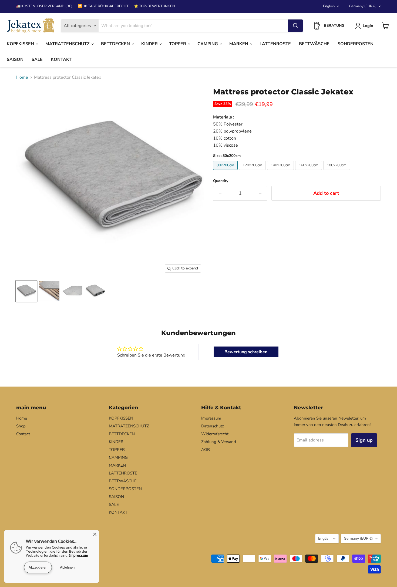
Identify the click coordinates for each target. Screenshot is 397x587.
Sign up (364, 440)
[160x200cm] (309, 171)
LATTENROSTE (275, 44)
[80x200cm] (226, 171)
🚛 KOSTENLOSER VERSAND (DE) (44, 6)
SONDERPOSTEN (356, 44)
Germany (362, 6)
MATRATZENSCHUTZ (68, 44)
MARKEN (239, 44)
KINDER (150, 44)
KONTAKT (61, 59)
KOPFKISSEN (21, 44)
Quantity (220, 181)
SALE (37, 59)
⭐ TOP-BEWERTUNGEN (154, 6)
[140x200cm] (281, 171)
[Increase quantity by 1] (260, 193)
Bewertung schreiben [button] (245, 352)
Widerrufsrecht (214, 434)
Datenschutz (212, 426)
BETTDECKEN (116, 44)
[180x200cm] (337, 171)
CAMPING (208, 44)
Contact (23, 434)
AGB (205, 449)
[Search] (295, 25)
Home (22, 77)
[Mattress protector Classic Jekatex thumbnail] (26, 291)
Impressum (211, 418)
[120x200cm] (253, 171)
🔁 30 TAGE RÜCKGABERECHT (103, 6)
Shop (21, 426)
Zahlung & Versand (218, 441)
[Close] (94, 534)
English (329, 6)
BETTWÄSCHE (314, 44)
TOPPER (178, 44)
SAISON (15, 59)
